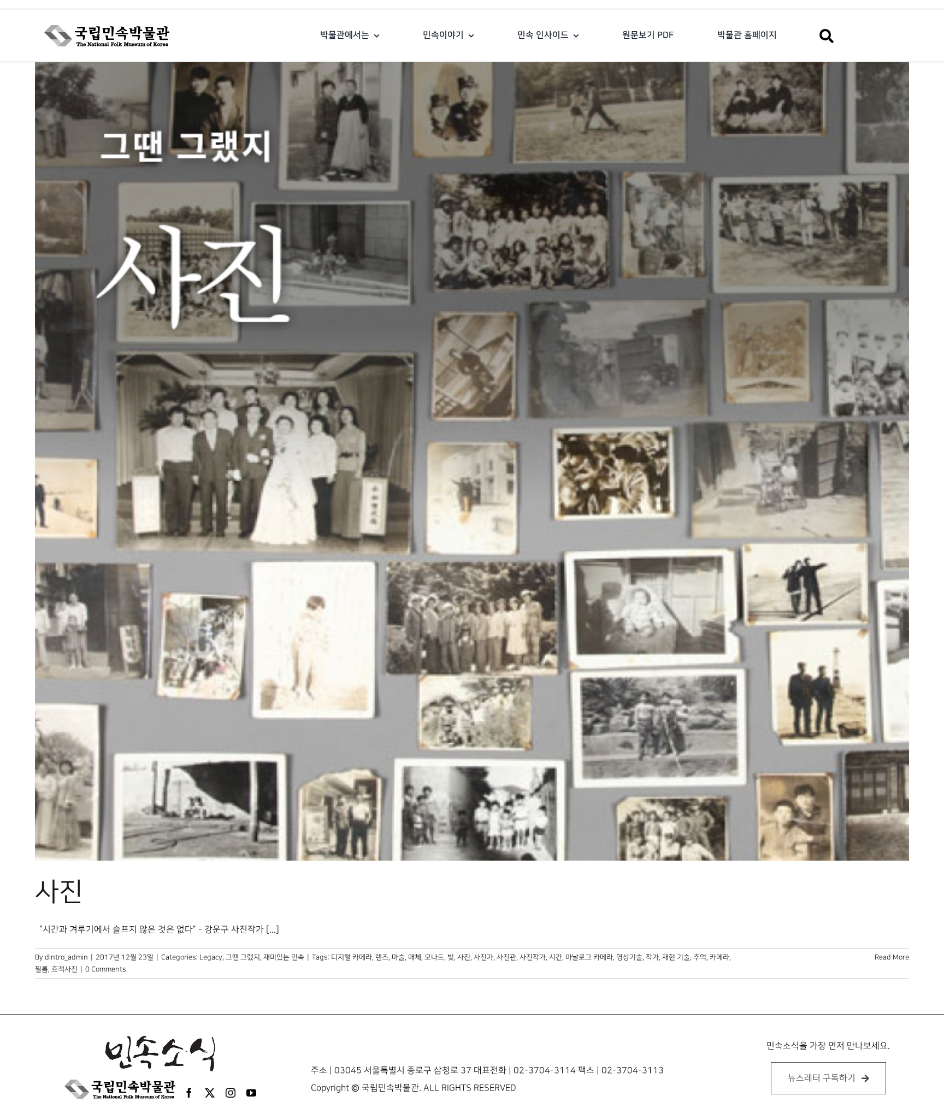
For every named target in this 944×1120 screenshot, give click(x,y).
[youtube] (251, 1093)
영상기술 (629, 957)
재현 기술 (676, 957)
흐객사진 (64, 969)
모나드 (434, 957)
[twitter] (210, 1093)
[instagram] (230, 1093)
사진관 (506, 957)
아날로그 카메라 (589, 957)
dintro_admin (66, 957)
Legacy (210, 957)
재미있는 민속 (283, 957)
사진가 (483, 957)
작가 (652, 957)
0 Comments (105, 969)
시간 (555, 957)
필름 (41, 969)
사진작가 (533, 957)
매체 (414, 957)
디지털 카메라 (351, 957)
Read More (892, 957)
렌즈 (381, 957)
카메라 (719, 957)
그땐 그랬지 (243, 957)
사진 (59, 892)
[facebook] (189, 1093)
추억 (699, 957)
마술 (398, 957)
